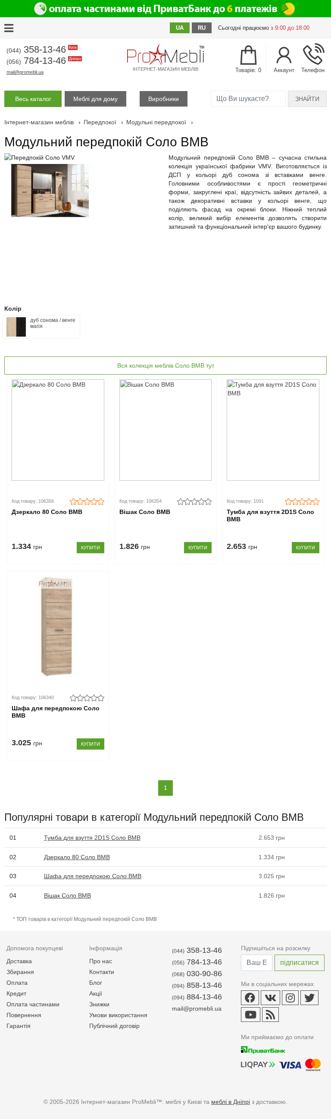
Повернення (23, 1015)
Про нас (100, 961)
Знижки (99, 1004)
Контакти (101, 971)
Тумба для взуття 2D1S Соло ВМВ (270, 515)
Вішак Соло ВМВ (144, 511)
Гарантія (18, 1025)
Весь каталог (33, 98)
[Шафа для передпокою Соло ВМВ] (58, 626)
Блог (95, 982)
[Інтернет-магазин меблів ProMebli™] (165, 54)
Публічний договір (114, 1025)
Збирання (20, 971)
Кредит (16, 993)
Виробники (163, 98)
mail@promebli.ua (25, 72)
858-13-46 (197, 985)
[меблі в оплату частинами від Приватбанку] (165, 8)
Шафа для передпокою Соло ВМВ (56, 712)
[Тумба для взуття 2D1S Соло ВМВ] (273, 430)
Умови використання (118, 1015)
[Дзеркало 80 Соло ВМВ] (58, 430)
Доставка (19, 961)
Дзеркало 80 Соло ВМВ (47, 511)
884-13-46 (197, 997)
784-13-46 (43, 60)
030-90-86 (197, 973)
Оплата (17, 982)
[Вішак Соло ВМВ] (165, 430)
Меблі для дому (95, 98)
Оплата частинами (32, 1004)
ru (202, 28)
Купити (90, 547)
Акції (95, 993)
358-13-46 (40, 49)
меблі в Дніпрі (230, 1101)
